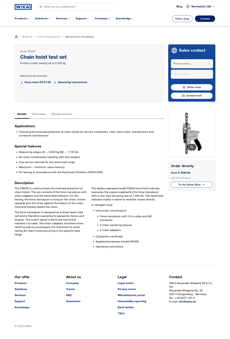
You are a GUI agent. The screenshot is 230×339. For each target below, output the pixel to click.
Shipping (186, 178)
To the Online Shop (189, 184)
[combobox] (192, 63)
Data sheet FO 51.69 (38, 82)
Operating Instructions (72, 82)
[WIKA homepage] (23, 7)
